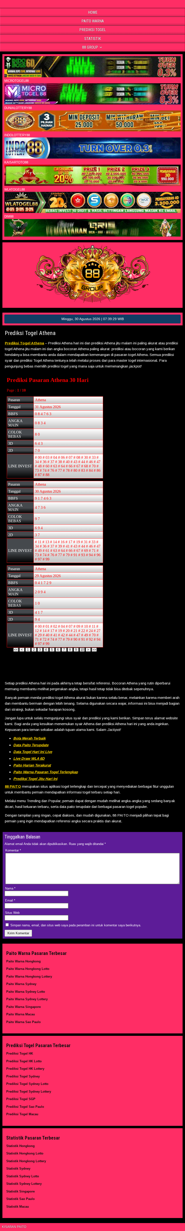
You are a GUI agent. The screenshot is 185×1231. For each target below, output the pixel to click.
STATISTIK (92, 38)
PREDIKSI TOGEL (92, 29)
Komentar (13, 850)
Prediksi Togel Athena (30, 333)
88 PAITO (13, 786)
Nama (10, 888)
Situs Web (12, 913)
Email (10, 900)
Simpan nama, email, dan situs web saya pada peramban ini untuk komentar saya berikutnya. (75, 925)
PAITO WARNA (92, 21)
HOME (92, 12)
